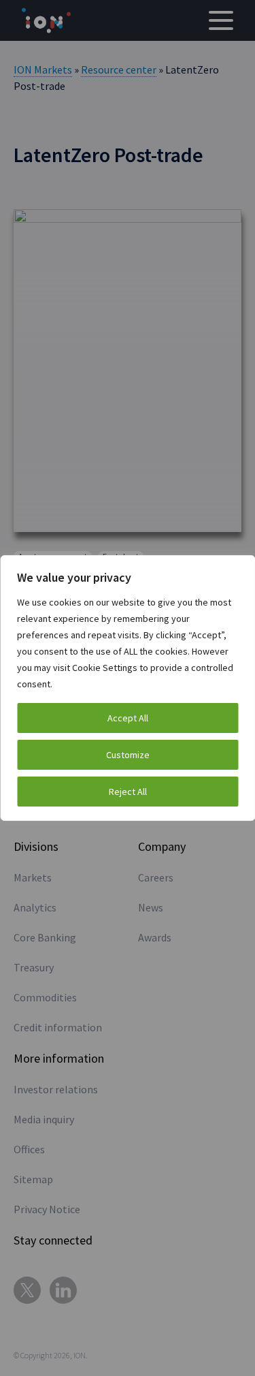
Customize (128, 755)
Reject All (128, 791)
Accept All (127, 718)
